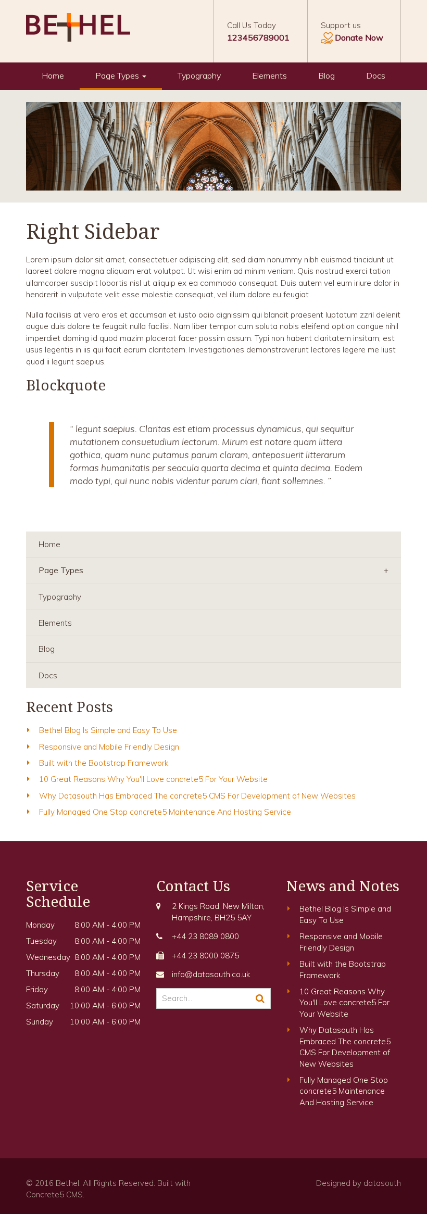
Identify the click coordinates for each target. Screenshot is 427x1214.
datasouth (382, 1183)
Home (53, 75)
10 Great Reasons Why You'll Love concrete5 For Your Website (153, 779)
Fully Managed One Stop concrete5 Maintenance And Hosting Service (165, 812)
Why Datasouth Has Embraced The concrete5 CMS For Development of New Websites (197, 796)
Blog (326, 75)
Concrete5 (45, 1194)
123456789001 (258, 37)
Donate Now (359, 37)
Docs (375, 75)
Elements (269, 75)
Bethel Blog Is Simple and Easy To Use (108, 730)
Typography (199, 75)
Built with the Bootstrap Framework (103, 763)
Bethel (67, 1183)
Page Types (118, 75)
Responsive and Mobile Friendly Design (109, 747)
